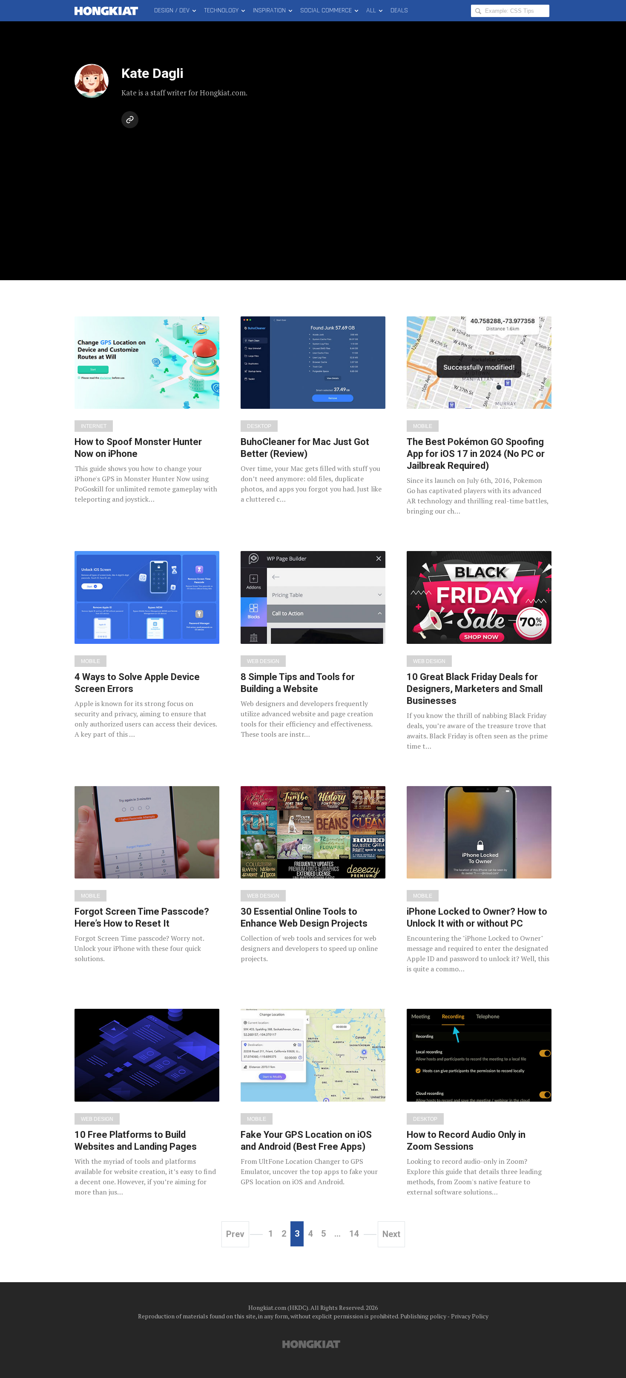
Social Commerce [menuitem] (326, 10)
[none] (147, 410)
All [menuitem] (371, 10)
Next (391, 1234)
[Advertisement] (313, 195)
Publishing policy (423, 1316)
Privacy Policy (469, 1316)
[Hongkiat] (108, 10)
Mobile (422, 426)
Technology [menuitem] (221, 10)
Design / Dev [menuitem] (172, 10)
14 (354, 1234)
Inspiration (269, 10)
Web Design (263, 661)
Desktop (259, 426)
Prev (235, 1234)
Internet (93, 426)
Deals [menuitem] (399, 10)
